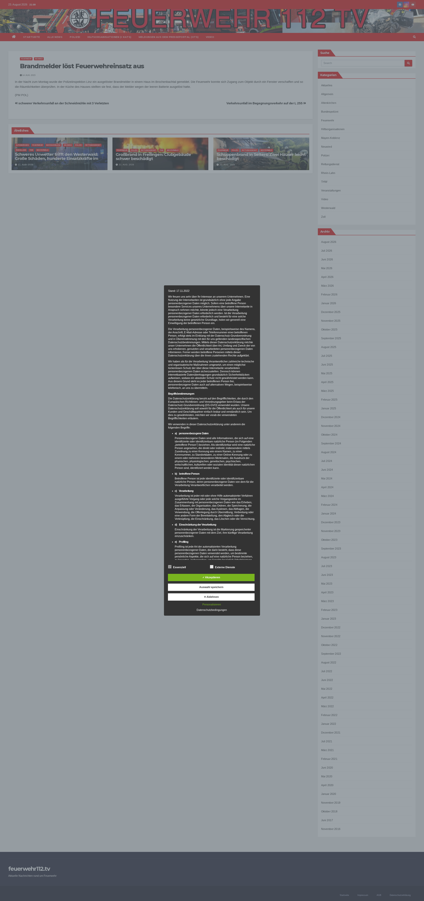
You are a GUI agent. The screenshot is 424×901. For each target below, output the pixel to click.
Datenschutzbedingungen (212, 610)
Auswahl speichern (211, 587)
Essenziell (179, 567)
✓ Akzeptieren (211, 577)
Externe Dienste (225, 567)
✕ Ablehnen (211, 596)
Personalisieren (211, 604)
